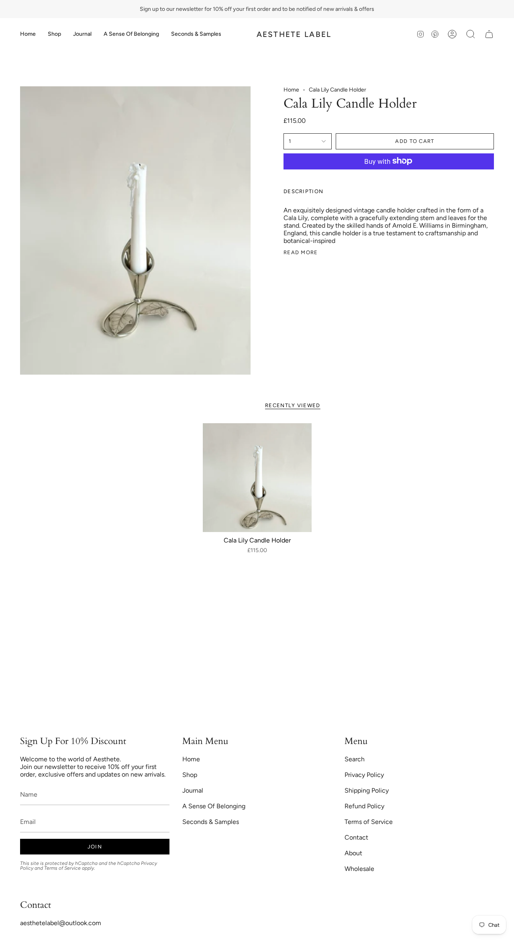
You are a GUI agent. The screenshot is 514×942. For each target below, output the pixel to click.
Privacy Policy (364, 775)
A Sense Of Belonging (213, 806)
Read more (301, 252)
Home (291, 89)
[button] (54, 34)
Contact (356, 837)
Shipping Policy (367, 790)
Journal (192, 790)
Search (355, 759)
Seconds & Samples (210, 822)
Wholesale (359, 869)
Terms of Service (62, 868)
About (353, 853)
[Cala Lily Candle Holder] (257, 477)
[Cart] (489, 34)
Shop (189, 775)
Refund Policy (364, 806)
